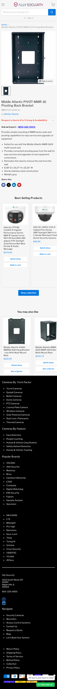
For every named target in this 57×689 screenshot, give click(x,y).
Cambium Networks (16, 478)
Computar (11, 485)
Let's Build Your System (17, 637)
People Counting (14, 439)
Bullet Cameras (13, 396)
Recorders (11, 619)
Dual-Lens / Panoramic (17, 418)
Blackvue (10, 470)
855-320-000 (9, 591)
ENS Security (12, 493)
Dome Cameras (14, 400)
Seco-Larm (11, 534)
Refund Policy (13, 660)
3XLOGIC (10, 463)
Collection (11, 664)
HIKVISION (11, 515)
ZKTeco (10, 560)
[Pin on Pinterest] (19, 185)
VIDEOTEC (11, 553)
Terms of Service (14, 656)
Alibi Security (13, 467)
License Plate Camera (17, 407)
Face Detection (13, 435)
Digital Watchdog (14, 489)
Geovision (11, 504)
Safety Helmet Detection (18, 446)
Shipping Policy (13, 653)
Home (4, 25)
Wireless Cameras (15, 411)
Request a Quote (14, 630)
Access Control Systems (18, 623)
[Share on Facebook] (3, 185)
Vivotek (10, 556)
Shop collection (28, 293)
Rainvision (11, 530)
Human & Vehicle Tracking (19, 450)
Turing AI (10, 541)
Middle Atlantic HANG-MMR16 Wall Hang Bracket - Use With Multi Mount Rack (16, 351)
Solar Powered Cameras (18, 415)
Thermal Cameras (15, 422)
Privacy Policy (13, 668)
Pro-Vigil (10, 526)
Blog (8, 634)
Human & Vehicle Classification (21, 442)
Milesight (11, 523)
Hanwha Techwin (14, 500)
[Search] (52, 12)
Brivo (8, 474)
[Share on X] (9, 185)
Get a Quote (16, 371)
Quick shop (15, 259)
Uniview (10, 545)
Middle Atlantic (11, 114)
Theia (9, 538)
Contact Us (11, 626)
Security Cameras (15, 615)
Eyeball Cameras (14, 392)
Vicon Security (13, 549)
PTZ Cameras (13, 403)
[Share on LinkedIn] (14, 185)
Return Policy (12, 649)
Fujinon (10, 496)
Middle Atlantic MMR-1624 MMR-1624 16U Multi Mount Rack (46, 350)
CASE (9, 482)
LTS (8, 519)
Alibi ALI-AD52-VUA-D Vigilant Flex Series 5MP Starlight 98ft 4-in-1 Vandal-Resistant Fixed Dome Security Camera (45, 232)
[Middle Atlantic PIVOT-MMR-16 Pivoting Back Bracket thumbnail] (6, 91)
